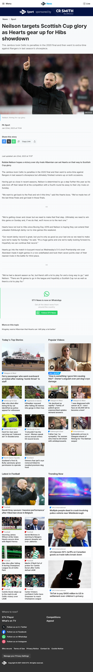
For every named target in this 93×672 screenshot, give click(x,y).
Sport (13, 19)
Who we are (7, 649)
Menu (8, 3)
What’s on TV (9, 621)
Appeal (50, 621)
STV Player (8, 617)
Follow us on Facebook (16, 632)
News (5, 19)
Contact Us (45, 649)
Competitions (53, 617)
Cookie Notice (57, 649)
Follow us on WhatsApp (17, 637)
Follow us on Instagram (17, 641)
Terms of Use (19, 649)
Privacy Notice (33, 649)
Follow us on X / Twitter (17, 627)
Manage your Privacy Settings (16, 656)
